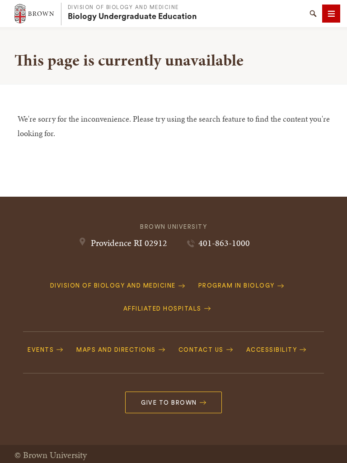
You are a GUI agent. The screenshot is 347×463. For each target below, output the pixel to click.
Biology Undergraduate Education (132, 16)
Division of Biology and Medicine (123, 7)
